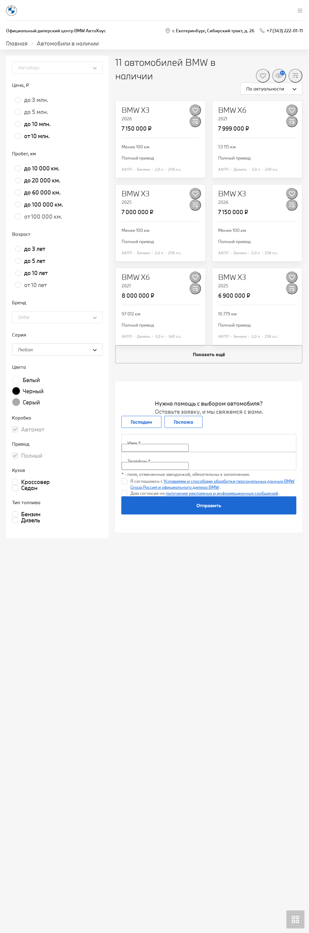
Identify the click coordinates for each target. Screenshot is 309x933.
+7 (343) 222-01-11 (284, 30)
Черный (33, 391)
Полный (31, 456)
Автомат (32, 429)
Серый (31, 402)
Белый (31, 380)
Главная (17, 43)
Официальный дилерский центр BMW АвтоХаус (56, 30)
